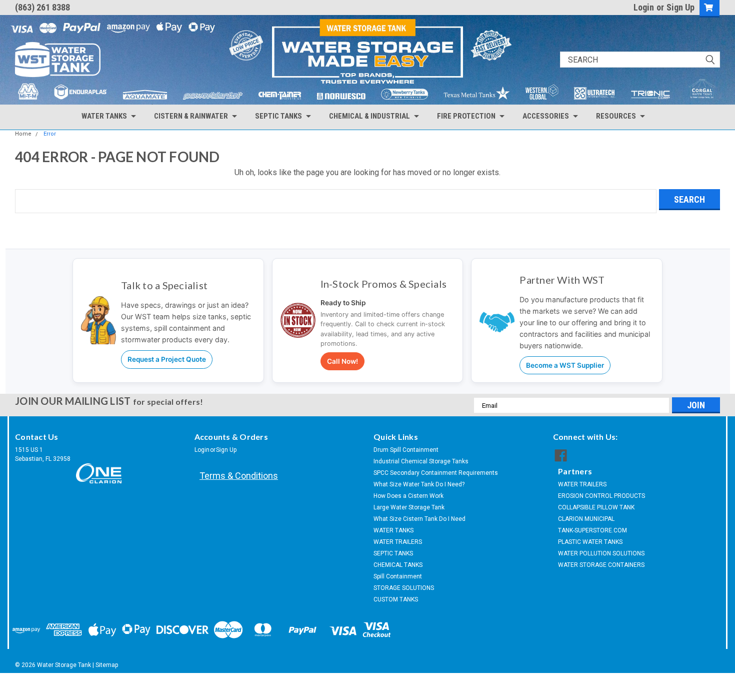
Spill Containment (398, 576)
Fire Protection (466, 116)
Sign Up (680, 7)
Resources (616, 116)
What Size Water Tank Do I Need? (419, 484)
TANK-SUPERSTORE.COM (592, 530)
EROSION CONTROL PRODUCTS (601, 495)
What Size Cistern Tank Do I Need (420, 518)
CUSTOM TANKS (396, 599)
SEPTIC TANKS (393, 553)
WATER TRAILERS (398, 541)
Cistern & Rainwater (191, 116)
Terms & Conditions (239, 475)
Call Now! (342, 361)
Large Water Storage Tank (409, 507)
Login (644, 7)
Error (50, 134)
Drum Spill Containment (406, 449)
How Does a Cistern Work (409, 495)
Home (23, 134)
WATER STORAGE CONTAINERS (601, 564)
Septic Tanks (278, 116)
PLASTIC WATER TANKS (590, 541)
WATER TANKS (394, 530)
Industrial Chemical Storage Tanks (421, 461)
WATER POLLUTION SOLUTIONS (601, 553)
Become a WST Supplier (565, 365)
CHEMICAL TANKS (398, 564)
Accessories (545, 116)
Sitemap (107, 664)
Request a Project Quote (167, 359)
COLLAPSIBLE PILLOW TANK (596, 507)
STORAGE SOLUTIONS (404, 587)
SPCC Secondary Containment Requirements (436, 472)
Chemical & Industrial (369, 116)
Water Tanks (104, 116)
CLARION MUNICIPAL (586, 518)
